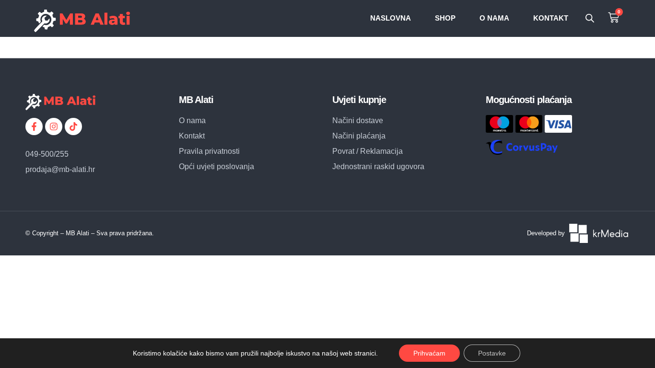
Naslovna (390, 18)
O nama (494, 18)
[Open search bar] (590, 18)
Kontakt (550, 18)
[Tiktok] (73, 126)
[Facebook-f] (34, 126)
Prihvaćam (429, 353)
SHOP (445, 18)
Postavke (492, 353)
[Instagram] (53, 126)
